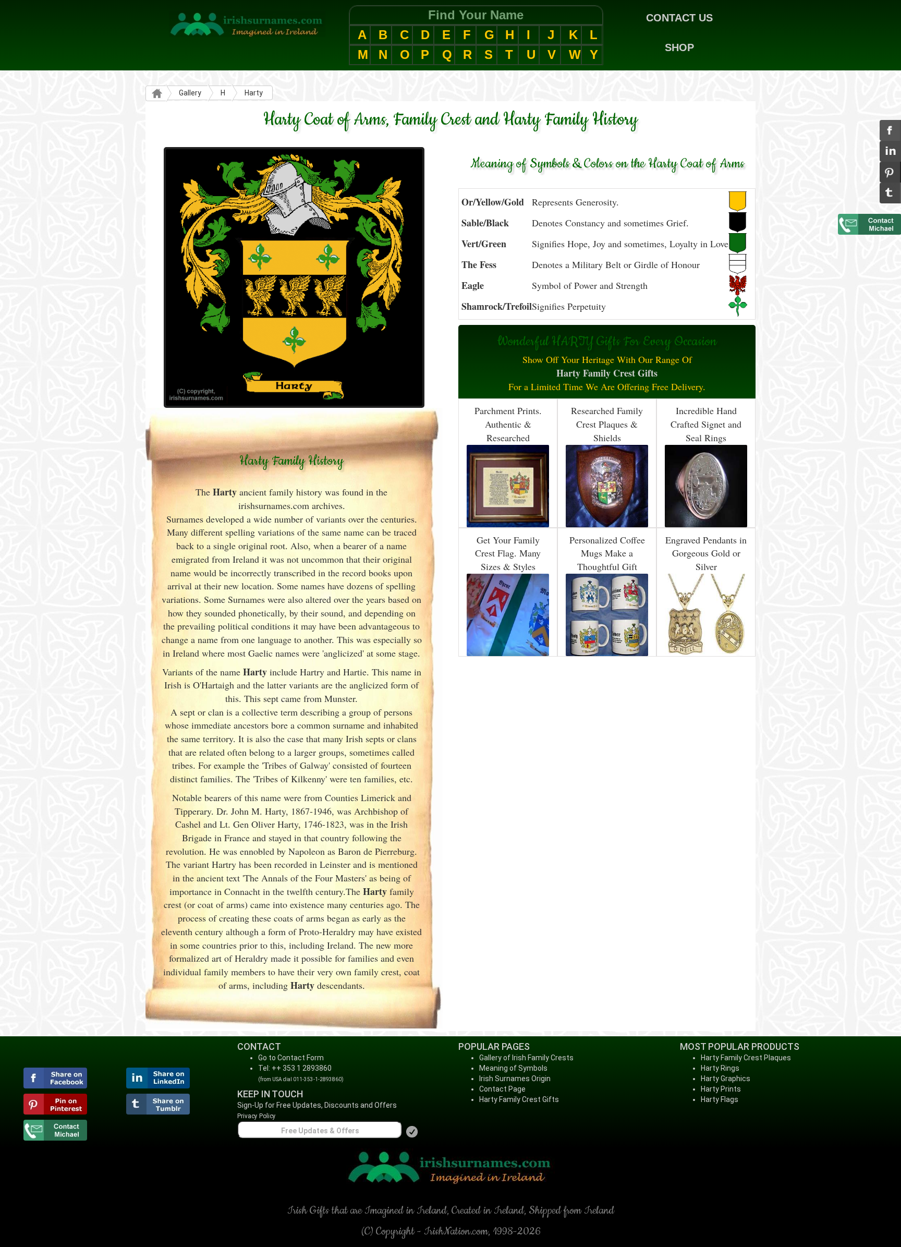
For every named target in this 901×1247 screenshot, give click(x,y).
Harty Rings (720, 1068)
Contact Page (502, 1089)
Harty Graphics (725, 1078)
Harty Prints (721, 1089)
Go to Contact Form (291, 1058)
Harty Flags (719, 1099)
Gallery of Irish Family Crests (526, 1058)
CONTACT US (679, 17)
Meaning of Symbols (513, 1068)
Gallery (190, 93)
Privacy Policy (256, 1116)
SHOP (679, 47)
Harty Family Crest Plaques (746, 1058)
